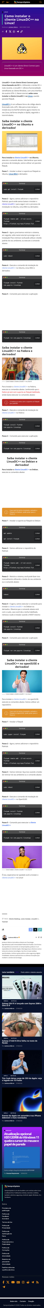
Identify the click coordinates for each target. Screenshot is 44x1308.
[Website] (36, 937)
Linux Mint (13, 174)
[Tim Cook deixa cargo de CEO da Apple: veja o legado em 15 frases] (22, 1062)
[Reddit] (28, 1282)
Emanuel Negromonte (12, 1173)
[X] (8, 1282)
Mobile (6, 1000)
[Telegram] (32, 1282)
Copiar (37, 189)
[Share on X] (10, 31)
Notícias (14, 1000)
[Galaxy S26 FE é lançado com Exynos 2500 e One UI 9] (22, 987)
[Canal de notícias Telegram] (4, 1287)
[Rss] (37, 1282)
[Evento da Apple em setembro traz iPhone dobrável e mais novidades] (22, 1099)
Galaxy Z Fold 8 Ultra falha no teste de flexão (19, 1042)
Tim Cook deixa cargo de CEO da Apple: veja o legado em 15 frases (22, 1079)
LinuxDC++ (6, 104)
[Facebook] (38, 937)
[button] (4, 2)
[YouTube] (13, 1282)
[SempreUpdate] (22, 2)
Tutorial (5, 922)
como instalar (25, 919)
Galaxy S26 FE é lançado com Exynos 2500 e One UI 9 (21, 1004)
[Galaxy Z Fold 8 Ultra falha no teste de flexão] (22, 1025)
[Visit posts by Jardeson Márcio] (4, 937)
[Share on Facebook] (6, 31)
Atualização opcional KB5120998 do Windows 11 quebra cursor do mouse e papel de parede (21, 1139)
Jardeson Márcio (13, 27)
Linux (6, 12)
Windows (8, 1130)
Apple (6, 1075)
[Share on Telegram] (17, 31)
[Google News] (18, 1282)
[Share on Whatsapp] (14, 31)
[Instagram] (41, 937)
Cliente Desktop (14, 919)
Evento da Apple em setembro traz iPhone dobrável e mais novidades (21, 1116)
